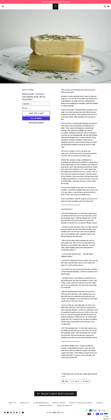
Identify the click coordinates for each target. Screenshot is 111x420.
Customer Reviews (41, 403)
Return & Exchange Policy (81, 403)
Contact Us (24, 403)
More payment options (36, 123)
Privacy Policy (59, 403)
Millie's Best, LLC (58, 412)
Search (100, 403)
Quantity (26, 104)
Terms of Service (64, 405)
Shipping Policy (46, 405)
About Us (12, 403)
